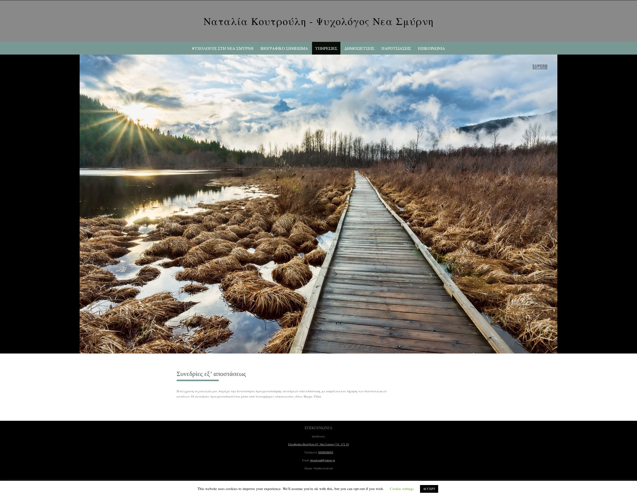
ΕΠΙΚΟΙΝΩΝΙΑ (431, 48)
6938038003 (325, 452)
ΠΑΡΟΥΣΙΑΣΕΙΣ (396, 48)
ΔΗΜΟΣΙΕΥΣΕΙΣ (359, 48)
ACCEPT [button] (429, 489)
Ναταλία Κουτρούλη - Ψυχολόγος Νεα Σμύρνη (319, 21)
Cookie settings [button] (402, 488)
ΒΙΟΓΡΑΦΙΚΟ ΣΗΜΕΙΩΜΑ (284, 48)
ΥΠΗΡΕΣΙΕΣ (326, 48)
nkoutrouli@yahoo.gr (322, 460)
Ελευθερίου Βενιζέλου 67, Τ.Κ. (318, 444)
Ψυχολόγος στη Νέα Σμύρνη (223, 48)
